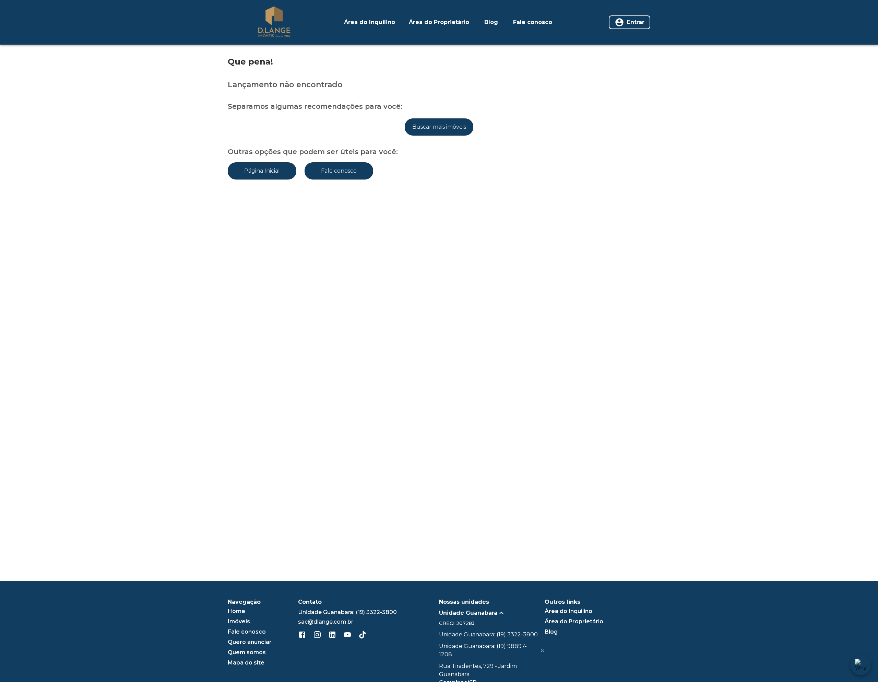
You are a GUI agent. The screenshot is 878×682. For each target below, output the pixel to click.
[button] (492, 613)
